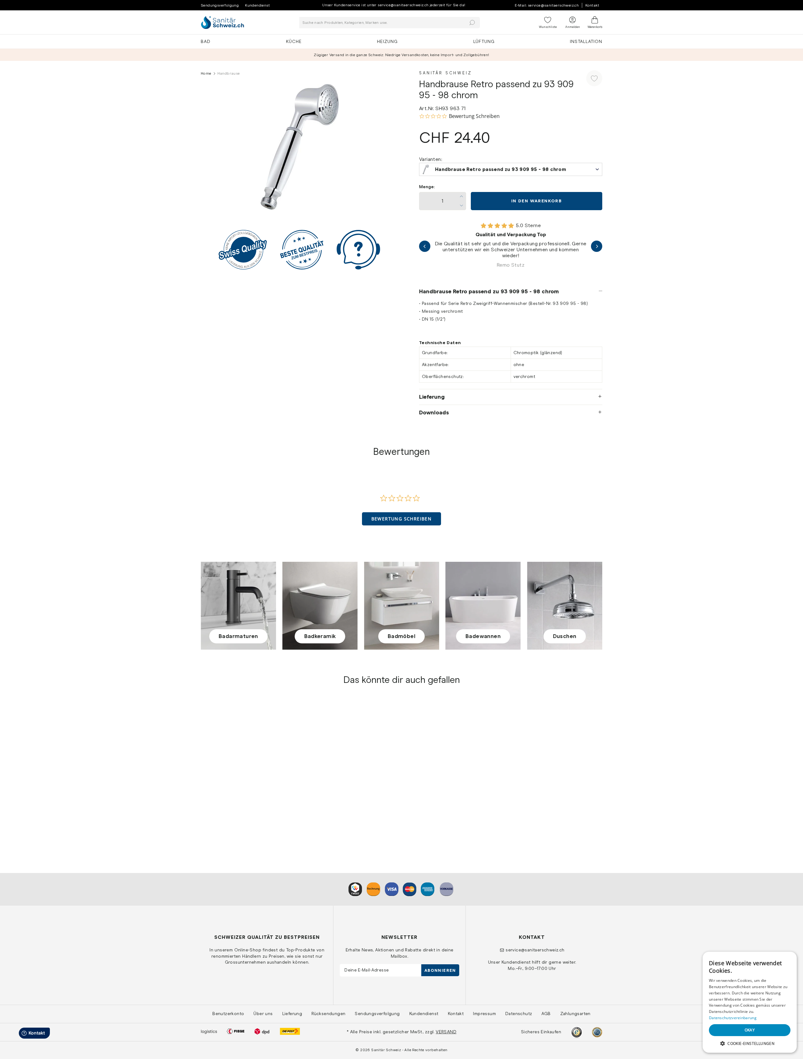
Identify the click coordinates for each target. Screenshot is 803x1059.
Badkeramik (320, 636)
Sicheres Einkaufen (541, 1031)
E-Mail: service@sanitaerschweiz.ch (547, 5)
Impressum (484, 1013)
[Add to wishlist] (594, 78)
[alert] (750, 1002)
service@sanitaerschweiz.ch (535, 949)
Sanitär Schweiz (445, 73)
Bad (205, 41)
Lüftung (484, 41)
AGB (545, 1013)
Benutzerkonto (228, 1013)
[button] (401, 518)
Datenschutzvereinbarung (733, 1017)
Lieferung (432, 396)
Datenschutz (518, 1013)
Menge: (427, 186)
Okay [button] (750, 1030)
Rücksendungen (328, 1013)
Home (206, 73)
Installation (586, 41)
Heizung (387, 41)
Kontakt (592, 5)
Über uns (263, 1013)
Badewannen (483, 636)
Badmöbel (401, 636)
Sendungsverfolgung (220, 5)
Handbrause (214, 806)
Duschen (565, 636)
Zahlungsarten (575, 1013)
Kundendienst (257, 5)
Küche (294, 41)
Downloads (434, 412)
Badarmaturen (238, 636)
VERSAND (446, 1031)
